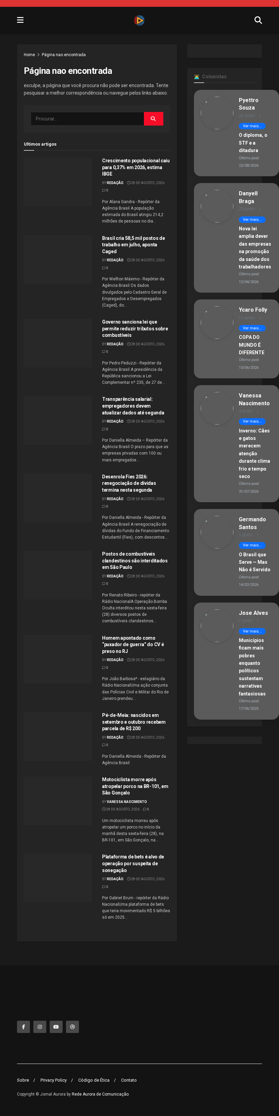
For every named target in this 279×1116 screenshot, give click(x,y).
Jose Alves (253, 613)
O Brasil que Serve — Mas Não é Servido (254, 562)
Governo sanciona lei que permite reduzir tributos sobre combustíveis (135, 328)
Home (29, 54)
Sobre (23, 1080)
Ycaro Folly (253, 310)
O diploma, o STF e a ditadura (253, 142)
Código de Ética (94, 1080)
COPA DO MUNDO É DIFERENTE (251, 344)
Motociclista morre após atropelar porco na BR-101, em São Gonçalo (135, 786)
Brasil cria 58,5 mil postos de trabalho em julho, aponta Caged (133, 244)
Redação (115, 183)
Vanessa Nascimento (127, 802)
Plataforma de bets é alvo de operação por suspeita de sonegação (133, 863)
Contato (129, 1080)
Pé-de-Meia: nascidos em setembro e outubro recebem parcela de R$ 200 (134, 721)
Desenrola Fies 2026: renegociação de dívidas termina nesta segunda (129, 483)
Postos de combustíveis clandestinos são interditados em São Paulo (135, 560)
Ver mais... (252, 126)
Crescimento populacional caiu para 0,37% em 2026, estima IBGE (136, 167)
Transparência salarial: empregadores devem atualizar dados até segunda (133, 405)
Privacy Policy (53, 1080)
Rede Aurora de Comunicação (100, 1094)
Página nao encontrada (64, 54)
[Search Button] (153, 119)
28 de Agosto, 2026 (147, 183)
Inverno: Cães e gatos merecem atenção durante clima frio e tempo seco (254, 453)
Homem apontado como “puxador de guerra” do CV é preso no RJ (133, 644)
